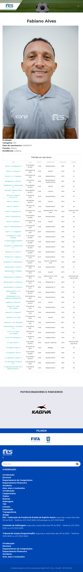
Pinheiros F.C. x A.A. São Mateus (13, 322)
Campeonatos (9, 493)
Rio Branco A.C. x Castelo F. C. (13, 257)
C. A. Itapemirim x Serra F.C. (13, 352)
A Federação (8, 475)
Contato (6, 507)
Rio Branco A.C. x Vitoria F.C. (13, 252)
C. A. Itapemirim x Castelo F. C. (13, 358)
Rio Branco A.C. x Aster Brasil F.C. (13, 262)
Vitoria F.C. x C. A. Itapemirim (13, 176)
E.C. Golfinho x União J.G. (13, 347)
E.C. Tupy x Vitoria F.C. (13, 342)
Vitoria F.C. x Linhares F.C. (13, 171)
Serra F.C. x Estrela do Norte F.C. (13, 226)
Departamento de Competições (17, 480)
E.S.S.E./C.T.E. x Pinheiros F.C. (13, 337)
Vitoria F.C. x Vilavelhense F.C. (13, 166)
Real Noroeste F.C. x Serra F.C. (13, 267)
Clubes (6, 496)
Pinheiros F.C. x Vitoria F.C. (13, 302)
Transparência (9, 512)
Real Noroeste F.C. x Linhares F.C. (13, 277)
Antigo (6, 515)
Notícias (6, 499)
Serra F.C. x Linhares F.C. (13, 221)
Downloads (8, 509)
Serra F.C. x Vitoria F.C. (13, 201)
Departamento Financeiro (15, 483)
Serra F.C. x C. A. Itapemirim (13, 231)
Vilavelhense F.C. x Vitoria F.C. (13, 181)
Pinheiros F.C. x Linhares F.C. (13, 312)
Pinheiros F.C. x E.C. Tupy (13, 317)
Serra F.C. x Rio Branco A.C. (13, 211)
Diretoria (7, 477)
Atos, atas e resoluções (14, 488)
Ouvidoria (7, 485)
